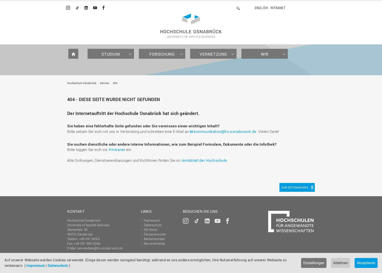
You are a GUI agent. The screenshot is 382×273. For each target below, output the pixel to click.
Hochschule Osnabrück (81, 83)
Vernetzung (213, 54)
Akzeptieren (366, 262)
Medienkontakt (154, 239)
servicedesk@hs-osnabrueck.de (99, 248)
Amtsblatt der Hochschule (204, 160)
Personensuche (155, 234)
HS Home (150, 230)
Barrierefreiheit (154, 243)
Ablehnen (340, 262)
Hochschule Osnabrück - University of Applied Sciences (191, 26)
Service (104, 83)
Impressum (35, 265)
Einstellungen (313, 262)
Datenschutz (58, 265)
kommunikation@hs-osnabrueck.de (225, 131)
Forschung (161, 54)
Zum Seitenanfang (294, 187)
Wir (265, 54)
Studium (110, 54)
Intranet (277, 8)
